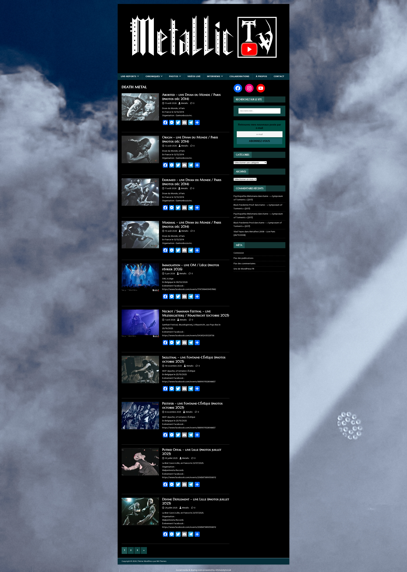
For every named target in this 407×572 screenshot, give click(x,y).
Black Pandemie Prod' (244, 205)
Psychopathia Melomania (246, 196)
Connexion (239, 253)
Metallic (184, 103)
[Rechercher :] (259, 111)
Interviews (213, 76)
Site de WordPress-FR (244, 269)
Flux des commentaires (244, 264)
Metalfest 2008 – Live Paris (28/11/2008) (254, 233)
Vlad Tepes (239, 232)
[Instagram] (249, 88)
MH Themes (161, 561)
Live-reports (128, 76)
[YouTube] (260, 88)
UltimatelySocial (223, 570)
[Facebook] (238, 88)
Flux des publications (243, 258)
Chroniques (152, 76)
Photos (173, 76)
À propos (261, 76)
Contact (279, 76)
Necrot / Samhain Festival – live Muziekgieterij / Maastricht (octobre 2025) (195, 313)
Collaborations (239, 76)
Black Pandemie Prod (244, 223)
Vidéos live (193, 76)
